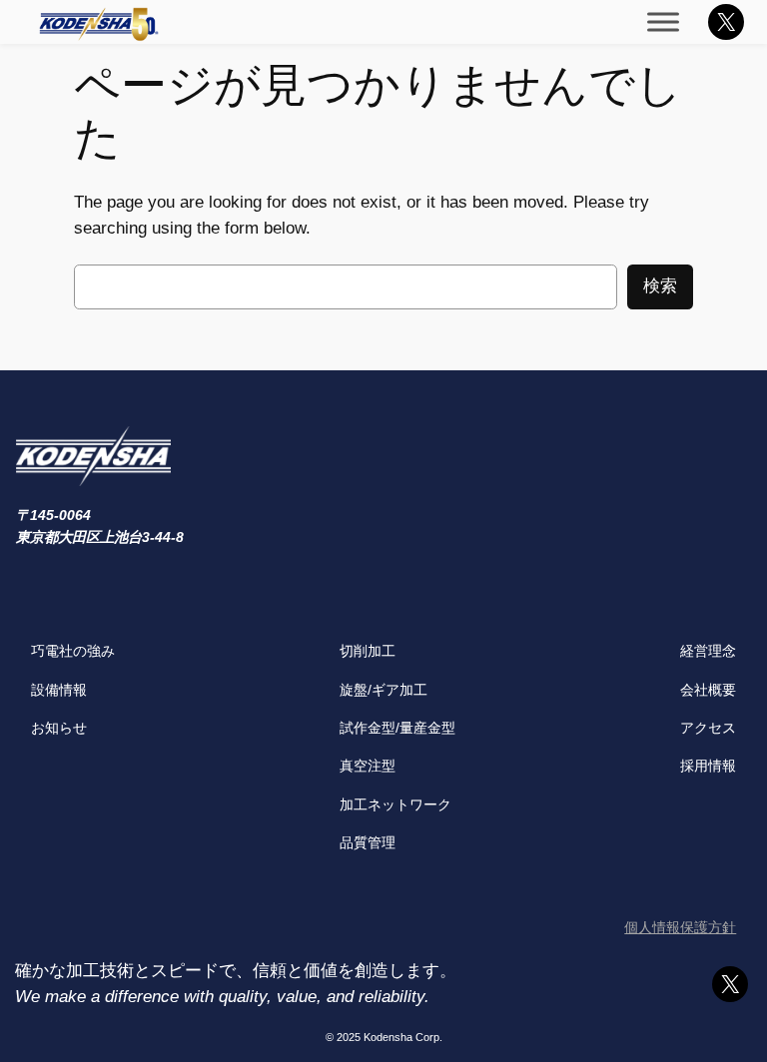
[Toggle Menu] (663, 21)
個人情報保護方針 (680, 927)
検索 (660, 285)
